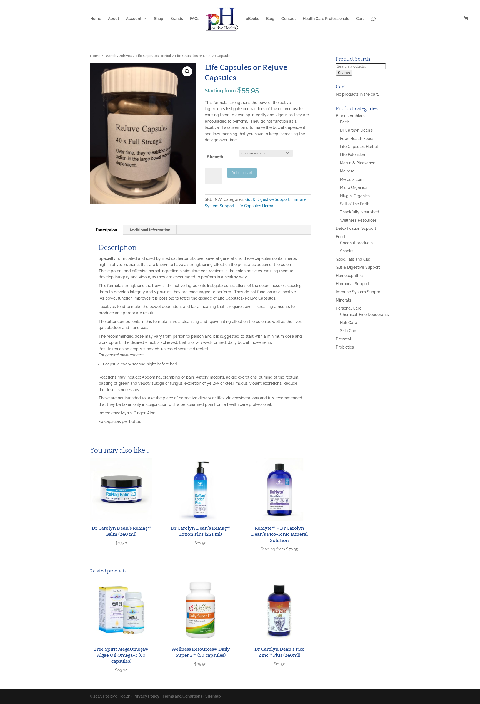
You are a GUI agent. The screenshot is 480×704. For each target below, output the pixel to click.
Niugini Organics (355, 196)
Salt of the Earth (354, 204)
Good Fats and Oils (353, 259)
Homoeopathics (350, 275)
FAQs (194, 19)
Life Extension (352, 154)
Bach (344, 122)
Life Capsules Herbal (153, 56)
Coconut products (356, 243)
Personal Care (348, 308)
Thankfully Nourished (359, 212)
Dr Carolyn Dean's (356, 130)
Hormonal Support (352, 283)
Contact (288, 19)
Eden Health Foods (357, 138)
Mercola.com (352, 179)
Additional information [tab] (149, 230)
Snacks (346, 251)
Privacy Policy (146, 696)
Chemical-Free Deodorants (364, 314)
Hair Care (348, 322)
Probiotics (345, 347)
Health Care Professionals (326, 19)
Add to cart (241, 172)
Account (133, 19)
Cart (360, 19)
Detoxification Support (356, 228)
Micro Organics (353, 187)
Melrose (347, 171)
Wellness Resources (358, 220)
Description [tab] (106, 230)
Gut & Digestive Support (267, 199)
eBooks (252, 19)
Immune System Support (359, 292)
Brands (176, 19)
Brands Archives (118, 56)
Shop (158, 19)
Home (95, 19)
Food (340, 236)
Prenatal (343, 339)
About (113, 19)
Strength (215, 157)
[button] (187, 71)
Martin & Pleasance (357, 163)
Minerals (343, 300)
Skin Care (349, 330)
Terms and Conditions (182, 696)
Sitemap (213, 696)
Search (344, 72)
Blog (270, 19)
